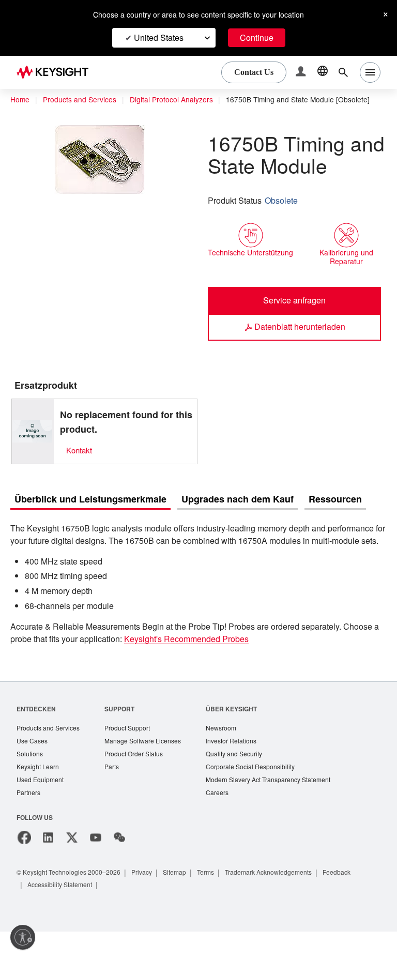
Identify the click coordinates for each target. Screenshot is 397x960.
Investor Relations (242, 767)
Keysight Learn (39, 794)
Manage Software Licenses (150, 767)
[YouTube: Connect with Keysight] (95, 866)
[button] (302, 72)
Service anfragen (294, 312)
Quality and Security (246, 780)
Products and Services (82, 100)
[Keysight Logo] (56, 72)
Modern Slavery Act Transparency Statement (282, 807)
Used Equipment (41, 807)
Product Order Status (140, 780)
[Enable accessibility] (22, 937)
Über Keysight (241, 734)
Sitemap (186, 900)
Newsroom (232, 753)
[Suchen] (343, 72)
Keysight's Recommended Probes (247, 664)
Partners (29, 821)
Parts (117, 794)
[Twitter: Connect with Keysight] (72, 866)
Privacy (152, 900)
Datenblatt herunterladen (299, 338)
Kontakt (80, 462)
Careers (227, 821)
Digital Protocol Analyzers (179, 100)
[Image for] (32, 444)
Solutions (31, 780)
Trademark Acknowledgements (288, 900)
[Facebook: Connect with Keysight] (24, 866)
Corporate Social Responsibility (263, 794)
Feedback (361, 900)
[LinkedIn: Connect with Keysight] (48, 866)
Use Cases (33, 767)
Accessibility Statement (63, 913)
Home (20, 100)
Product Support (134, 753)
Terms (220, 900)
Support (124, 734)
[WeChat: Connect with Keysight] (119, 866)
